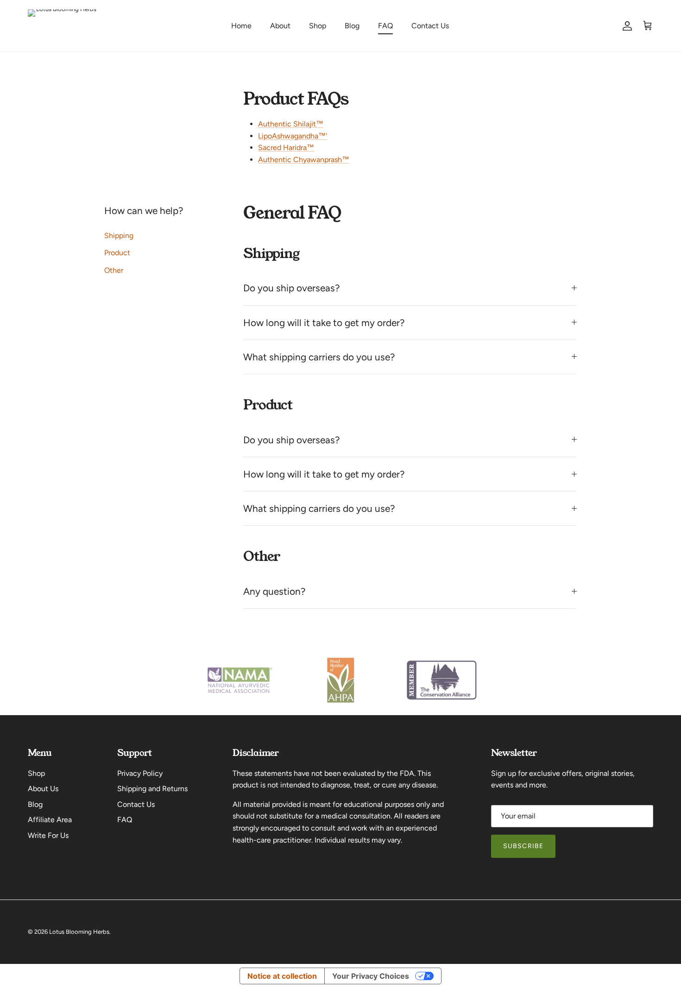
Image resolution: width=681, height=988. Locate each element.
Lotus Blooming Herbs (79, 931)
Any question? (274, 591)
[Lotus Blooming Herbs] (62, 25)
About (280, 25)
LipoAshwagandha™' (292, 136)
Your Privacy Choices (370, 976)
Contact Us (430, 25)
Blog (352, 25)
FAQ (385, 25)
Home (241, 25)
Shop (317, 25)
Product (117, 252)
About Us (43, 788)
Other (113, 270)
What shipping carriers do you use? (319, 357)
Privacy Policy (140, 773)
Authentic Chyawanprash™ (303, 159)
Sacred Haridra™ (286, 147)
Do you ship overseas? (291, 288)
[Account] (625, 25)
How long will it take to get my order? (323, 322)
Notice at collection (282, 976)
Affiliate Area (50, 819)
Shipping (118, 235)
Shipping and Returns (152, 788)
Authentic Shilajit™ (290, 124)
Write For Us (48, 835)
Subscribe (523, 846)
